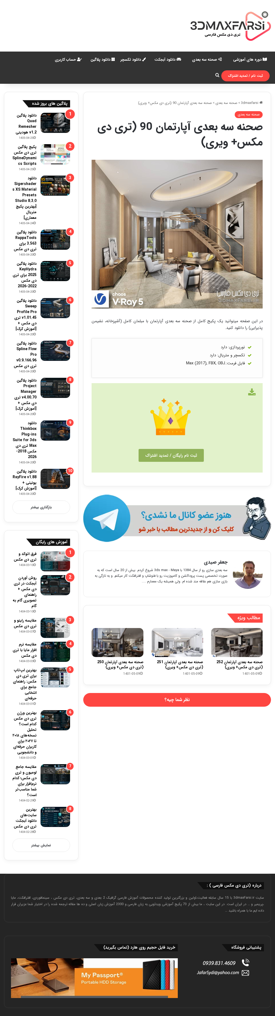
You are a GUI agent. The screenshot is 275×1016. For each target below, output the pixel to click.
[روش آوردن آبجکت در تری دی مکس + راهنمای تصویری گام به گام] (55, 585)
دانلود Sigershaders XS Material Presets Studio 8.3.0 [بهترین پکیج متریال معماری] (24, 198)
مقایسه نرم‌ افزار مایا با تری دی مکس (25, 650)
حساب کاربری (66, 60)
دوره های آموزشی (248, 60)
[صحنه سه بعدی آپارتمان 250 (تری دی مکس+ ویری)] (117, 642)
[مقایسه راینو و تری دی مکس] (55, 628)
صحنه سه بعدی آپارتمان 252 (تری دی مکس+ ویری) (239, 664)
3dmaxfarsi (250, 103)
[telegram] (177, 518)
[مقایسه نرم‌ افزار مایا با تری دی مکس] (55, 652)
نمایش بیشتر (41, 845)
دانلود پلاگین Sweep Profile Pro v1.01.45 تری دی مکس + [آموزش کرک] (25, 315)
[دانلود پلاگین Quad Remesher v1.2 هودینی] (55, 123)
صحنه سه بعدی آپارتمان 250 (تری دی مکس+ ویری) (120, 664)
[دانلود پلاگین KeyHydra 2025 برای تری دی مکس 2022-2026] (55, 271)
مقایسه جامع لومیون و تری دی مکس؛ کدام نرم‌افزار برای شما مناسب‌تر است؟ (24, 781)
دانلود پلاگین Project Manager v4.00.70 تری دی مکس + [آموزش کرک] (25, 395)
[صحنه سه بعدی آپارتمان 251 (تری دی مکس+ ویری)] (177, 642)
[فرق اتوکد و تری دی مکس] (55, 561)
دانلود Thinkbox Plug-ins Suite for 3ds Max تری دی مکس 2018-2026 (25, 440)
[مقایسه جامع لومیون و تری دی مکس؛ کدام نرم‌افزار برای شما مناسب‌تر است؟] (55, 774)
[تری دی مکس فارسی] (230, 26)
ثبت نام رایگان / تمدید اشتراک (171, 455)
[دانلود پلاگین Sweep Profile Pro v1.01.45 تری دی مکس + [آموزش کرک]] (55, 308)
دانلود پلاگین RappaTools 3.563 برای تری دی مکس (25, 240)
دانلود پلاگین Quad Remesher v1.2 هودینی (26, 124)
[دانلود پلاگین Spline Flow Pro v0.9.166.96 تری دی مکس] (55, 351)
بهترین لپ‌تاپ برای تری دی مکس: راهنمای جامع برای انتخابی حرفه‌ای (25, 684)
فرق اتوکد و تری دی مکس (25, 557)
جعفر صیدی (215, 562)
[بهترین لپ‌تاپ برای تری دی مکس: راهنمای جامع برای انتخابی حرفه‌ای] (55, 677)
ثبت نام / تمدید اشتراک (245, 76)
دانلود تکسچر (131, 60)
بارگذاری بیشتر (41, 507)
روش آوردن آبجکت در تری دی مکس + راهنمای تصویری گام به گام (25, 592)
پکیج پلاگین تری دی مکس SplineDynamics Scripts (24, 155)
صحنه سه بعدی (205, 60)
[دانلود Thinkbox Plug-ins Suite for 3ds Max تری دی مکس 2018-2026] (55, 430)
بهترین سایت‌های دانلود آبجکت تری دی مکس (25, 818)
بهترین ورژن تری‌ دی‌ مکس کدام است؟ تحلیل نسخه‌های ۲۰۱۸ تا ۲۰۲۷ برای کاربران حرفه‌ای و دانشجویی (25, 732)
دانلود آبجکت (165, 60)
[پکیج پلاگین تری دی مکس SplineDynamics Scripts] (55, 154)
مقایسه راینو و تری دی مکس (25, 623)
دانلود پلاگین (101, 60)
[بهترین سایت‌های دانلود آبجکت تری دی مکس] (55, 817)
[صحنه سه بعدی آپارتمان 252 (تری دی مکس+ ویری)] (237, 642)
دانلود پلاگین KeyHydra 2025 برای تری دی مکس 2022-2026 (25, 275)
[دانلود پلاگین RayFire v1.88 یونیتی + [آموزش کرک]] (55, 479)
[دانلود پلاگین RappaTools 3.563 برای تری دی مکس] (55, 240)
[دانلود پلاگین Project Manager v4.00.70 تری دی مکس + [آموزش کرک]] (55, 388)
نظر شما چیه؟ (177, 699)
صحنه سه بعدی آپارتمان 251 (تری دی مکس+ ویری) (180, 664)
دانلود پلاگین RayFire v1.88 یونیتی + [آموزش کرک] (25, 480)
